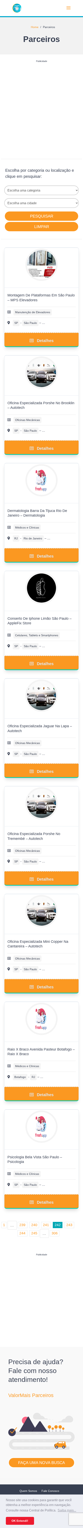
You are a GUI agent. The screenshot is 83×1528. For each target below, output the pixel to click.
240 (34, 1225)
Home (34, 27)
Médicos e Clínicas (27, 527)
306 (55, 1233)
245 (34, 1233)
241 (46, 1225)
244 (22, 1233)
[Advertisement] (41, 105)
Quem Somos (28, 1490)
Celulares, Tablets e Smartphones (36, 635)
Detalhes (45, 340)
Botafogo (20, 1077)
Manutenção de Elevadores (32, 312)
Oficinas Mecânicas (27, 420)
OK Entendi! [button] (19, 1520)
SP (16, 322)
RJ (16, 538)
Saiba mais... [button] (67, 1510)
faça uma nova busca (41, 1462)
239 (22, 1225)
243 (69, 1225)
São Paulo (30, 322)
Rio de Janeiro (33, 538)
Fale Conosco (50, 1490)
